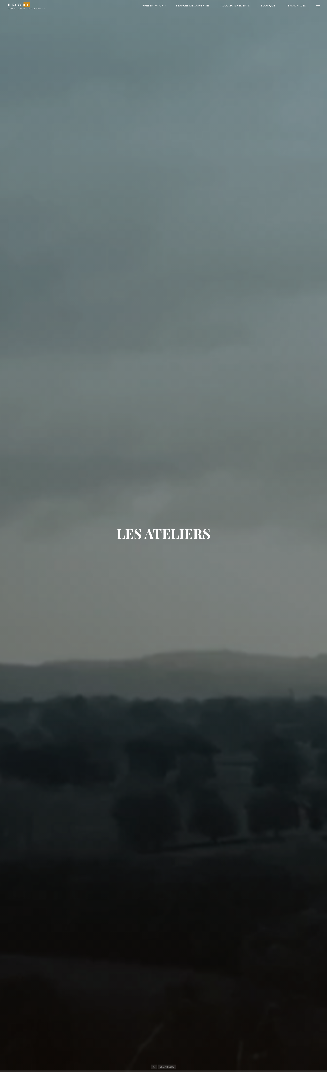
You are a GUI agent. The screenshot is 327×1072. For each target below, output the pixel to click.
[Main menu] (317, 5)
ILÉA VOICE (18, 4)
